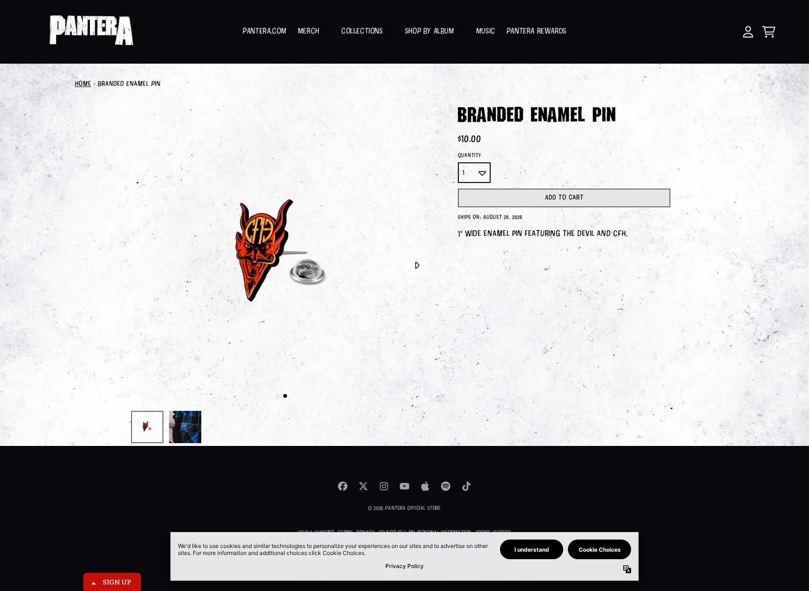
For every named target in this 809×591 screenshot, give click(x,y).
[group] (147, 427)
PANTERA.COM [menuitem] (265, 31)
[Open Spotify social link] (445, 486)
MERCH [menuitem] (308, 31)
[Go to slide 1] (277, 396)
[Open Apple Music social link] (425, 486)
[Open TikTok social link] (466, 486)
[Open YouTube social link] (404, 486)
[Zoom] (281, 255)
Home (83, 84)
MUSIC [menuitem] (485, 31)
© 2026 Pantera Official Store (404, 508)
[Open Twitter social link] (363, 486)
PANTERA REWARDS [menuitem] (536, 31)
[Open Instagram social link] (384, 486)
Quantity (469, 156)
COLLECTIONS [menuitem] (362, 31)
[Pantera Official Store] (90, 32)
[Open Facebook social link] (342, 486)
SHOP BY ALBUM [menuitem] (429, 31)
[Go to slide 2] (285, 396)
